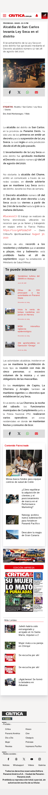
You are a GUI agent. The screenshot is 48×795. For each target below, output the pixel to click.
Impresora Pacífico (34, 746)
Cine (27, 733)
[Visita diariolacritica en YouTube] (32, 758)
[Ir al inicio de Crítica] (20, 15)
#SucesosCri (10, 216)
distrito (8, 110)
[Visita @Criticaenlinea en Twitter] (16, 758)
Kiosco (28, 729)
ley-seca (38, 107)
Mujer (7, 741)
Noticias (6, 765)
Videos (31, 765)
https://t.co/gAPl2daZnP (17, 230)
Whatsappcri (18, 765)
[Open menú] (4, 16)
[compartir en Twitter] (19, 92)
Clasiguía (29, 737)
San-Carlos (27, 107)
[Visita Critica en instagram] (39, 758)
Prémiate (29, 741)
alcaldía (17, 107)
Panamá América (12, 733)
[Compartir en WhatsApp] (28, 91)
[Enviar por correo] (36, 92)
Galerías (42, 765)
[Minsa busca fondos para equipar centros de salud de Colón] (24, 463)
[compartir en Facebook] (10, 92)
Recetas (8, 746)
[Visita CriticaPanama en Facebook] (8, 758)
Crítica (8, 729)
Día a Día (9, 737)
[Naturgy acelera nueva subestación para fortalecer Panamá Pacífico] (12, 519)
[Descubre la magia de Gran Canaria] (12, 534)
